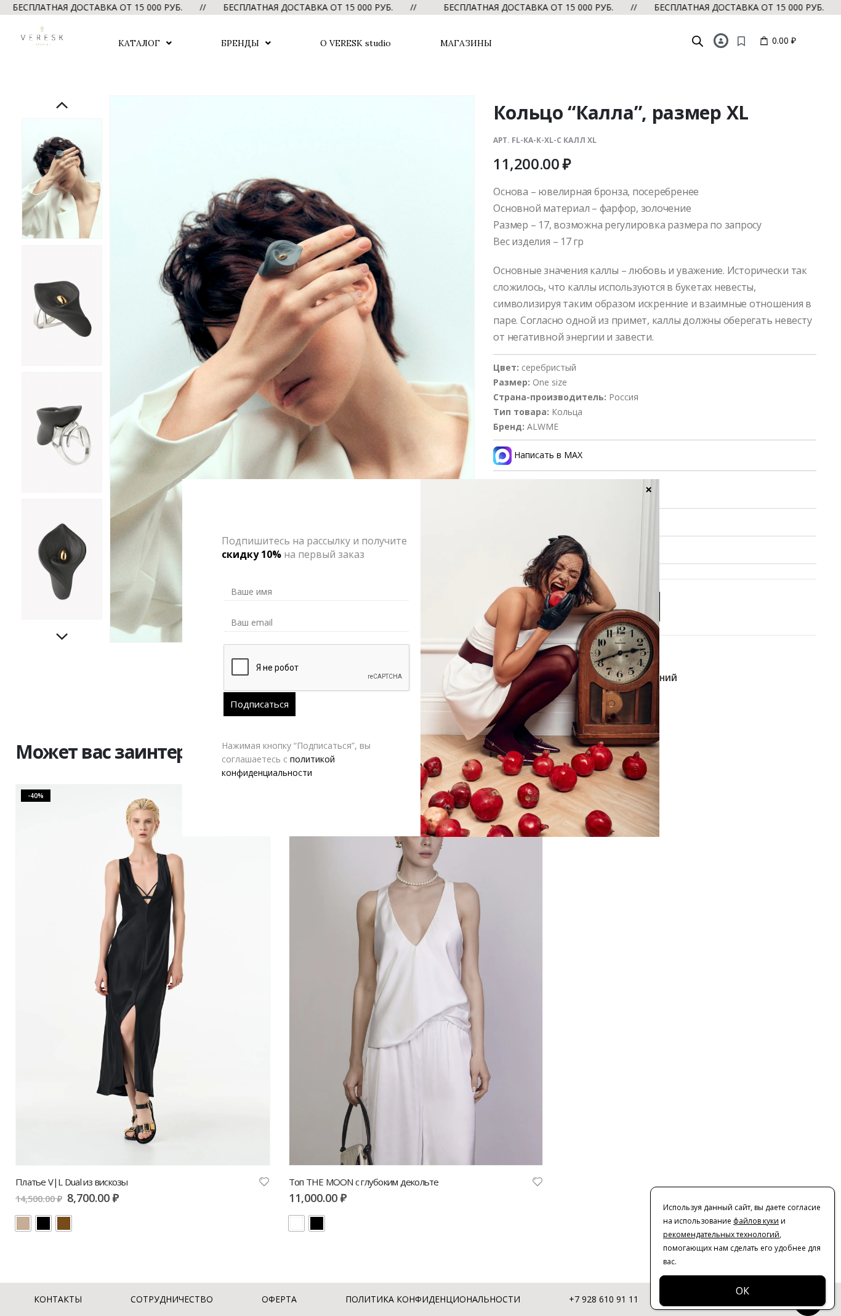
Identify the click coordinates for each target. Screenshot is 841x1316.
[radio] (23, 1223)
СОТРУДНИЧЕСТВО (172, 1299)
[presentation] (111, 369)
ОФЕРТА (279, 1299)
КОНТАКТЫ (58, 1299)
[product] (416, 975)
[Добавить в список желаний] (264, 1181)
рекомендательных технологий (721, 1234)
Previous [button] (62, 106)
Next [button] (62, 637)
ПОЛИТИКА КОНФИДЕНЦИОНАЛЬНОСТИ (432, 1299)
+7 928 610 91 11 (603, 1299)
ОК (742, 1291)
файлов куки (756, 1221)
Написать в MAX (547, 455)
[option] (61, 178)
